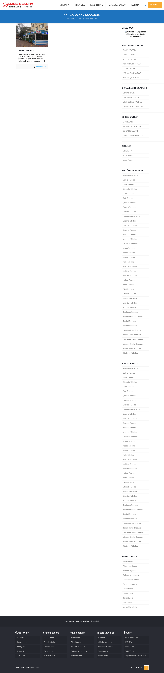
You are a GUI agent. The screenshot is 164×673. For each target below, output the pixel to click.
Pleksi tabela (128, 589)
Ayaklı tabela (128, 561)
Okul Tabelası (128, 289)
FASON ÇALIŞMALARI (132, 126)
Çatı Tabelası (128, 198)
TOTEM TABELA (130, 59)
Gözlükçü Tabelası (130, 244)
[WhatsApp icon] (131, 667)
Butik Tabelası (128, 184)
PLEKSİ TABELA (130, 55)
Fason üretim (103, 656)
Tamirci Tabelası (129, 321)
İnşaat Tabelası (129, 248)
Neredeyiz (21, 651)
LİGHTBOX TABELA (131, 97)
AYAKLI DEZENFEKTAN (133, 135)
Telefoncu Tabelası (130, 312)
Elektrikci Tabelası (130, 225)
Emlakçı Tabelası (129, 230)
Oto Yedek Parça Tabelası (133, 339)
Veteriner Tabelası (130, 239)
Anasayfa (71, 19)
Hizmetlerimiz (22, 642)
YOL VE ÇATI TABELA (132, 77)
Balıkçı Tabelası (26, 50)
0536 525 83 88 (131, 638)
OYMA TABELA (129, 68)
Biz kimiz (20, 638)
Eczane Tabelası (129, 221)
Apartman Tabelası (130, 175)
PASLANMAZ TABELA (132, 73)
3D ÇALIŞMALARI (130, 131)
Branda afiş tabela (130, 571)
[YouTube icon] (136, 667)
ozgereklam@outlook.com (135, 656)
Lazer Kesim (128, 160)
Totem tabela (128, 598)
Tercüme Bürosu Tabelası (133, 317)
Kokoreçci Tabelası (130, 266)
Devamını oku (40, 67)
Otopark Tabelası (129, 294)
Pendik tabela (49, 642)
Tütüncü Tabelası (130, 307)
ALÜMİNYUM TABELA (132, 64)
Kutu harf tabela (77, 656)
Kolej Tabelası (128, 262)
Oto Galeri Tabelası (130, 353)
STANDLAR (128, 122)
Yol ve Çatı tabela (130, 607)
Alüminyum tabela (130, 566)
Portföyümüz (21, 647)
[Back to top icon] (146, 667)
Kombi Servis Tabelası (132, 348)
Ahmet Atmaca (33, 667)
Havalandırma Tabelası (132, 330)
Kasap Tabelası (129, 253)
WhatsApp (129, 647)
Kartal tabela (49, 638)
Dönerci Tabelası (129, 212)
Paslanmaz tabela (130, 584)
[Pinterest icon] (138, 667)
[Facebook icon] (134, 667)
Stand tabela (128, 593)
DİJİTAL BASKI (129, 93)
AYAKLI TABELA (129, 50)
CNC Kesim (127, 151)
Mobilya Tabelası (129, 271)
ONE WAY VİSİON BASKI (133, 106)
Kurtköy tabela (49, 656)
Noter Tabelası (128, 285)
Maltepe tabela (49, 647)
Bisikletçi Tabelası (130, 189)
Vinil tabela (127, 602)
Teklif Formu (130, 651)
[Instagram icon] (141, 667)
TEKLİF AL (155, 5)
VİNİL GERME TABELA (132, 102)
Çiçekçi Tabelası (129, 203)
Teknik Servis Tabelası (132, 335)
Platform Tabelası (130, 298)
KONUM (128, 642)
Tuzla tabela (48, 651)
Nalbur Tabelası (129, 280)
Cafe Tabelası (128, 194)
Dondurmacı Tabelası (131, 216)
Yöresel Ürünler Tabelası (133, 344)
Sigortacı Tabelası (130, 303)
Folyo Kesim (128, 155)
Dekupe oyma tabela (131, 575)
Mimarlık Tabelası (130, 276)
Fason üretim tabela (131, 580)
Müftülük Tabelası (130, 326)
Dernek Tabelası (129, 207)
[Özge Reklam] (17, 5)
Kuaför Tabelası (129, 257)
